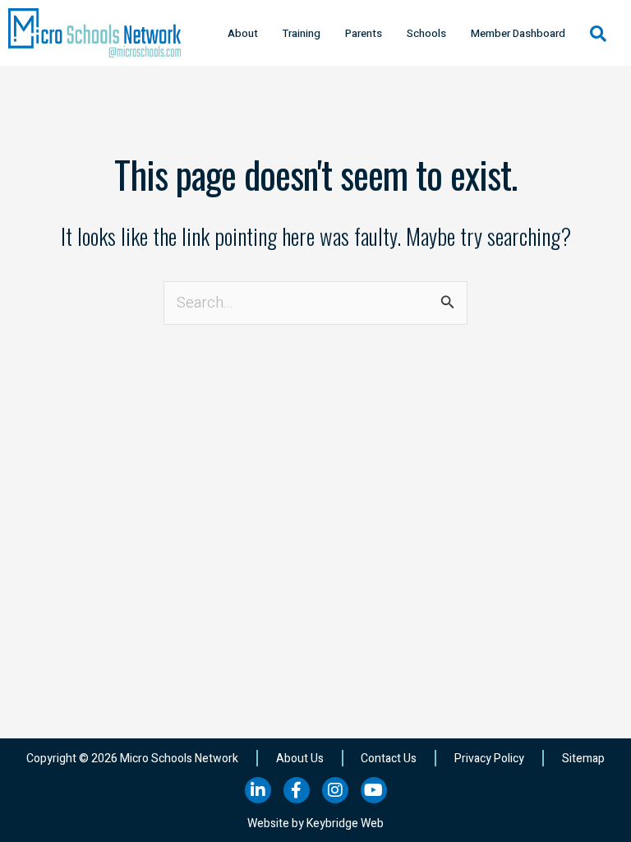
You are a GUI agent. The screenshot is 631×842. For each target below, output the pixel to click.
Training (301, 33)
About (243, 33)
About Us (300, 758)
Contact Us (389, 758)
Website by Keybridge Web (315, 823)
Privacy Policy (489, 758)
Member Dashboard (518, 33)
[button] (598, 33)
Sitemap (583, 758)
